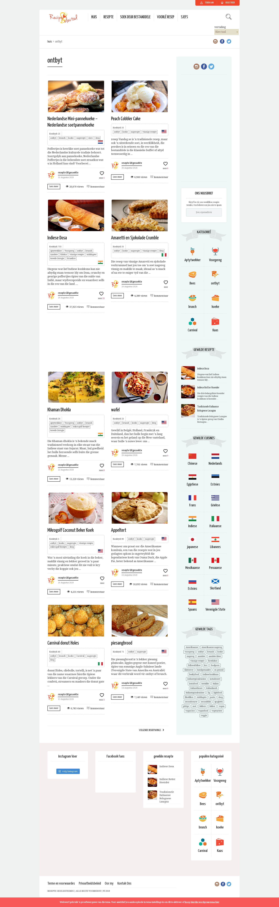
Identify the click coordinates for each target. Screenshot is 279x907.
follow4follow (194, 665)
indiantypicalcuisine (196, 679)
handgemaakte (204, 670)
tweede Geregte (57, 258)
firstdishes (212, 661)
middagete (91, 254)
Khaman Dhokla (59, 409)
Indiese (192, 526)
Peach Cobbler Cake (125, 118)
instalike (205, 684)
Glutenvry (188, 670)
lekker (212, 706)
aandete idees (215, 656)
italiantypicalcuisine (195, 693)
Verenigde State (215, 609)
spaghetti (218, 702)
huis (94, 17)
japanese (192, 547)
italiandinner (196, 688)
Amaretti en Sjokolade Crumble (135, 237)
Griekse (215, 505)
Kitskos (63, 254)
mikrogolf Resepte (81, 427)
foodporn (215, 665)
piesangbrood (121, 643)
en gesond (218, 670)
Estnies (215, 484)
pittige (186, 706)
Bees (192, 283)
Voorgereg (69, 251)
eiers (90, 138)
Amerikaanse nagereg (212, 647)
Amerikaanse (192, 647)
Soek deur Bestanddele (135, 17)
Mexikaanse (192, 568)
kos (205, 665)
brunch (62, 138)
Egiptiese (192, 484)
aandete (201, 656)
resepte (108, 17)
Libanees (215, 547)
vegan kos (190, 711)
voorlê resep (165, 17)
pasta (212, 697)
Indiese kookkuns (210, 674)
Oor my (109, 883)
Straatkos (71, 258)
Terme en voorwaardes (61, 883)
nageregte (81, 138)
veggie (204, 715)
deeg (97, 138)
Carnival (80, 656)
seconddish (206, 702)
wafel (115, 409)
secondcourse (191, 702)
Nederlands (215, 463)
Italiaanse (215, 526)
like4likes (189, 697)
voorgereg (189, 652)
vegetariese (217, 711)
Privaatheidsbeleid (90, 883)
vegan (221, 706)
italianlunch (211, 688)
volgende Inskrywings (150, 730)
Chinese (192, 463)
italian (216, 684)
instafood (193, 684)
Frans (192, 505)
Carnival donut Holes (63, 643)
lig (209, 693)
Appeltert (118, 530)
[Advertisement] (108, 342)
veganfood (203, 711)
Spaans (192, 609)
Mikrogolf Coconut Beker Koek (70, 530)
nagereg (190, 656)
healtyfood (194, 674)
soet (194, 706)
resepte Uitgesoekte (68, 172)
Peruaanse (215, 568)
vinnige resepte (150, 132)
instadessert (215, 679)
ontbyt (53, 138)
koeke (71, 138)
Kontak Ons (124, 883)
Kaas (215, 330)
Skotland (215, 588)
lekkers (203, 706)
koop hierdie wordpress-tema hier (202, 902)
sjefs (184, 17)
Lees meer (53, 186)
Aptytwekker (56, 251)
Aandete (54, 254)
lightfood (218, 693)
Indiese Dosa (57, 237)
